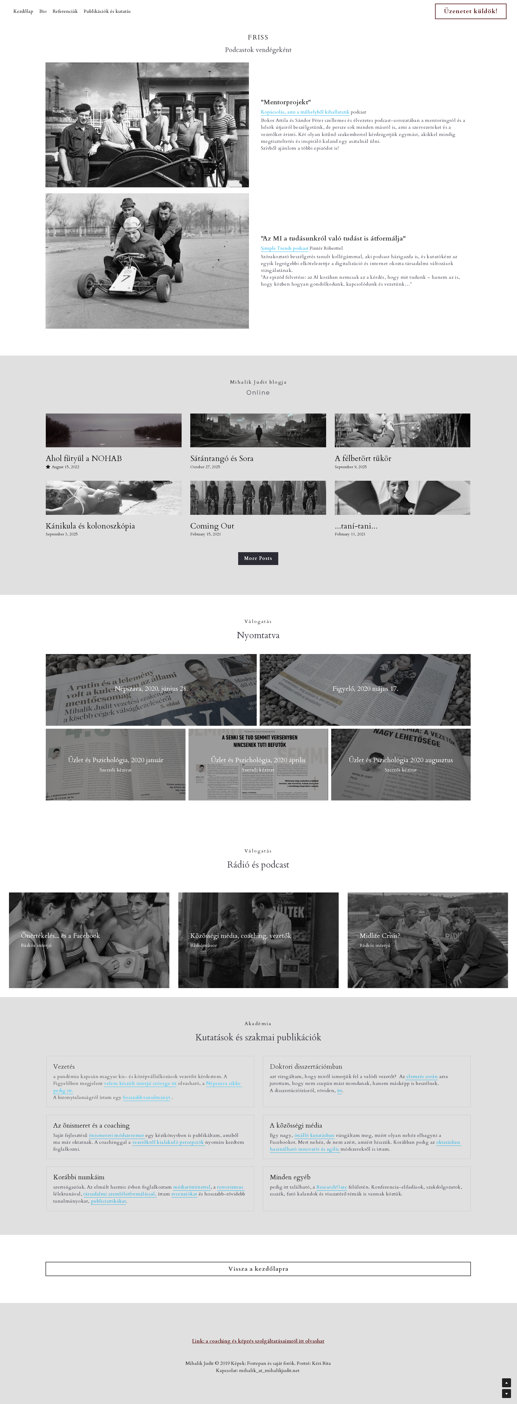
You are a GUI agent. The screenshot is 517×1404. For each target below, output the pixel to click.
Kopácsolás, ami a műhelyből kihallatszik (305, 112)
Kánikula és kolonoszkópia (90, 526)
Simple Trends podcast (284, 248)
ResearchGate (332, 1187)
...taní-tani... (356, 526)
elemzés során (421, 1076)
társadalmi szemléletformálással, (119, 1194)
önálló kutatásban (314, 1135)
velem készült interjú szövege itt (140, 1083)
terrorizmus (231, 1187)
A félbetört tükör (363, 459)
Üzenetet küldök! (471, 11)
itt (339, 1090)
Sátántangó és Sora (222, 459)
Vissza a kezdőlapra (258, 1269)
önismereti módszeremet (117, 1135)
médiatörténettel (191, 1187)
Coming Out (212, 526)
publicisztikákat (108, 1201)
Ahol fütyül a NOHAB (84, 459)
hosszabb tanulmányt (147, 1097)
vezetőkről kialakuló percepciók (168, 1142)
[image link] (147, 124)
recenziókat (184, 1194)
